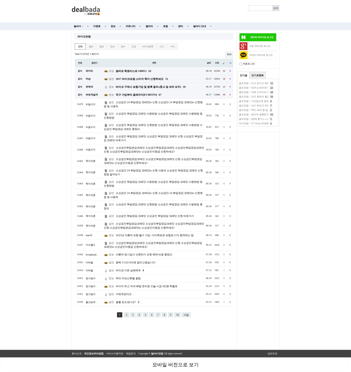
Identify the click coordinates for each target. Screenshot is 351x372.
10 (177, 315)
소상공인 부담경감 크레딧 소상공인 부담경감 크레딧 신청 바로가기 (155, 215)
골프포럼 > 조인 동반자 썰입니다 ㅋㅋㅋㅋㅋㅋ (264, 96)
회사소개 (76, 353)
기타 (172, 46)
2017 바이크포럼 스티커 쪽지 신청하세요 (142, 78)
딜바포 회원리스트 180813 (133, 70)
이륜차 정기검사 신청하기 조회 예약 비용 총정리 (144, 254)
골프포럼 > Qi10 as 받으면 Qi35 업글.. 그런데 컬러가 (267, 87)
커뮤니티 (130, 26)
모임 (133, 46)
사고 (161, 46)
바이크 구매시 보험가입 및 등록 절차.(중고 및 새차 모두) (151, 86)
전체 (80, 46)
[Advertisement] (192, 11)
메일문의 (131, 353)
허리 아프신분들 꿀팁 (128, 278)
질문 (101, 46)
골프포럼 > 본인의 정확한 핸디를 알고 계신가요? (265, 114)
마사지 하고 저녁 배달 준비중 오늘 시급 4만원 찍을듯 (147, 286)
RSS (229, 54)
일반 (91, 46)
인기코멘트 (257, 75)
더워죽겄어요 (124, 294)
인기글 (243, 75)
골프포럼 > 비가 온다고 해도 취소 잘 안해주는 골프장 (267, 83)
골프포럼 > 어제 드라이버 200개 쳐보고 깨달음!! (265, 92)
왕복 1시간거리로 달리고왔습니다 (135, 262)
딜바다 (78, 26)
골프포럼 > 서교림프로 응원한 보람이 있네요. (263, 101)
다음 (186, 315)
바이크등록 (147, 46)
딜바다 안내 (199, 26)
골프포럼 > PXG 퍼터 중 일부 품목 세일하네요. (264, 110)
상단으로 (272, 353)
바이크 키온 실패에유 (130, 270)
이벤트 (97, 26)
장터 (180, 26)
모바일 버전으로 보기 (175, 364)
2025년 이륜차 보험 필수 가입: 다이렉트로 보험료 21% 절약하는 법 (155, 235)
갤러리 (149, 26)
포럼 (165, 26)
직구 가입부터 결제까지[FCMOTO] (138, 94)
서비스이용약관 (114, 353)
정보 (113, 26)
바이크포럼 (84, 36)
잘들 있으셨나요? (127, 302)
